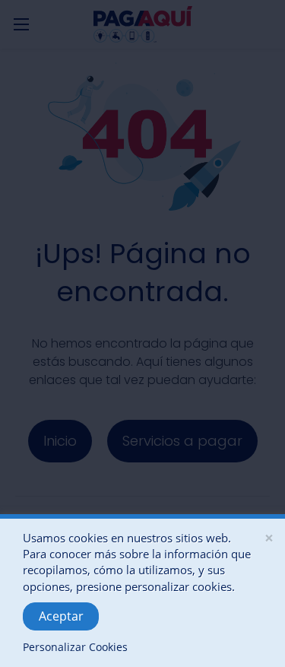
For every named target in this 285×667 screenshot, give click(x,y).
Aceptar (61, 616)
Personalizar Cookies (75, 647)
